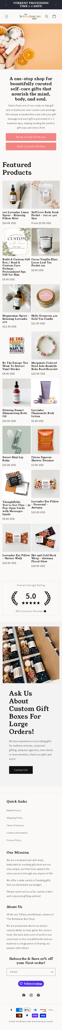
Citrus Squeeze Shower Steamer (42, 459)
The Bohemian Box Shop (26, 1021)
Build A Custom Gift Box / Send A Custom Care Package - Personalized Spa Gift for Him (16, 267)
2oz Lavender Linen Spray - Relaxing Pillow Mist (15, 215)
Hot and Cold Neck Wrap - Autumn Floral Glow (43, 558)
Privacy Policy (14, 840)
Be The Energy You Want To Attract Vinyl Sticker (15, 366)
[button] (6, 16)
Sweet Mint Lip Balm (12, 459)
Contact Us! (21, 770)
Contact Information (17, 832)
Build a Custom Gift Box (31, 146)
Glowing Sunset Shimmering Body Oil (14, 413)
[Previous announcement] (6, 4)
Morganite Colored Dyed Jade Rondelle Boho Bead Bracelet (44, 366)
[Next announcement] (56, 4)
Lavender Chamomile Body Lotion (43, 413)
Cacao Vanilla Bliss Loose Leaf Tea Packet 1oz (44, 262)
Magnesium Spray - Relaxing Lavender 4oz (15, 319)
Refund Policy (14, 810)
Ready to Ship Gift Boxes (31, 137)
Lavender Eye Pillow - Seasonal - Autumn (45, 504)
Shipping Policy (15, 817)
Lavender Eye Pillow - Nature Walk (16, 557)
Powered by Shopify (44, 1021)
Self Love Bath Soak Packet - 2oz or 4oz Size (45, 215)
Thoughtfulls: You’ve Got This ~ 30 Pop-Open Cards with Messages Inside (16, 508)
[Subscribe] (51, 972)
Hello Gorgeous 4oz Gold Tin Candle (44, 317)
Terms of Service (15, 825)
